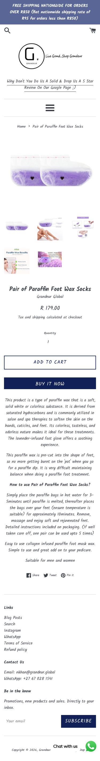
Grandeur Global (49, 749)
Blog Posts (13, 618)
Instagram (12, 630)
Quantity (50, 333)
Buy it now (50, 384)
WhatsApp (12, 637)
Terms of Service (18, 643)
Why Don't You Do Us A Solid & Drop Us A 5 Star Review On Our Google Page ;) (50, 84)
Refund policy (15, 650)
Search (9, 624)
